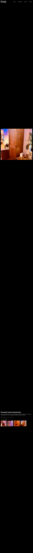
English (30, 1)
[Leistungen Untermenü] (22, 1)
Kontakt (25, 1)
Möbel (15, 1)
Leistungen (20, 1)
